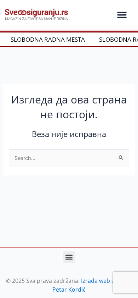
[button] (122, 15)
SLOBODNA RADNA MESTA (46, 39)
